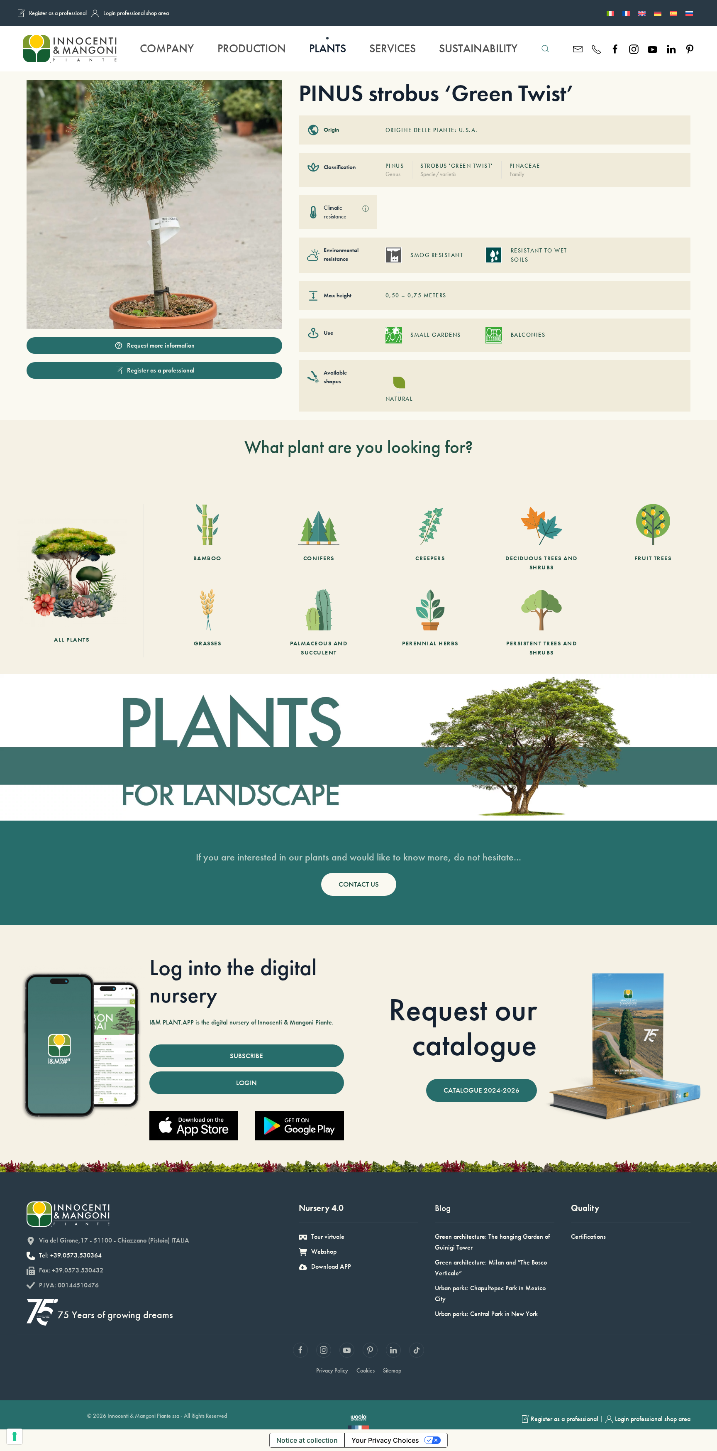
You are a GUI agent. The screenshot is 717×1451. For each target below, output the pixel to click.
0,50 (392, 295)
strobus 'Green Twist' (456, 165)
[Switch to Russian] (689, 12)
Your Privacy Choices (385, 1440)
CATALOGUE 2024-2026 (481, 1090)
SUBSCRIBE (246, 1055)
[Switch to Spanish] (673, 12)
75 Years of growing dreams (115, 1314)
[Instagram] (634, 48)
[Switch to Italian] (610, 12)
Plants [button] (327, 48)
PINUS (394, 165)
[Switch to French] (626, 12)
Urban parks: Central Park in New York (486, 1313)
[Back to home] (69, 48)
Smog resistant (436, 255)
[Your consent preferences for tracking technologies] (14, 1436)
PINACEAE (525, 165)
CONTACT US (359, 884)
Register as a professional (58, 13)
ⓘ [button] (365, 208)
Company (167, 48)
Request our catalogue (463, 1027)
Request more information (161, 345)
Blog (443, 1207)
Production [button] (251, 48)
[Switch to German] (658, 12)
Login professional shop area (136, 13)
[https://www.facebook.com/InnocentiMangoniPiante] (615, 48)
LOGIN (246, 1082)
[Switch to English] (642, 12)
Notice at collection (307, 1440)
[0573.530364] (596, 48)
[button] (545, 48)
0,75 (414, 295)
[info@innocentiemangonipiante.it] (578, 48)
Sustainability (478, 48)
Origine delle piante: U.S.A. (431, 130)
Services (392, 48)
